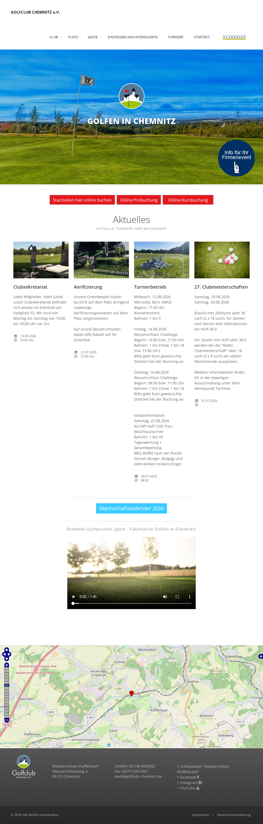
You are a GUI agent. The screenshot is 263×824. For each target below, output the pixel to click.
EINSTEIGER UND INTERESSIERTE (133, 37)
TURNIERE (175, 37)
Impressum (200, 814)
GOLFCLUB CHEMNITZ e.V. (35, 12)
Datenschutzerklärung (234, 814)
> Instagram (188, 782)
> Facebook (187, 777)
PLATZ (73, 37)
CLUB (54, 37)
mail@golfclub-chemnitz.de (138, 776)
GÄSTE (93, 37)
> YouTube (186, 787)
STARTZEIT (202, 37)
